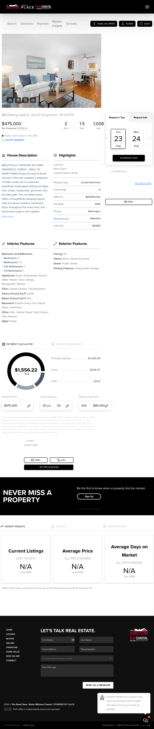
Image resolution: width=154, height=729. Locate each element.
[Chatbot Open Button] (145, 720)
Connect (11, 660)
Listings (10, 634)
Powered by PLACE (64, 704)
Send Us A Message (98, 685)
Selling (10, 643)
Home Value (13, 652)
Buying (10, 638)
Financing (12, 647)
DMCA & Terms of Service (128, 725)
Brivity (16, 725)
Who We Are (13, 656)
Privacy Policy (108, 725)
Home (9, 630)
